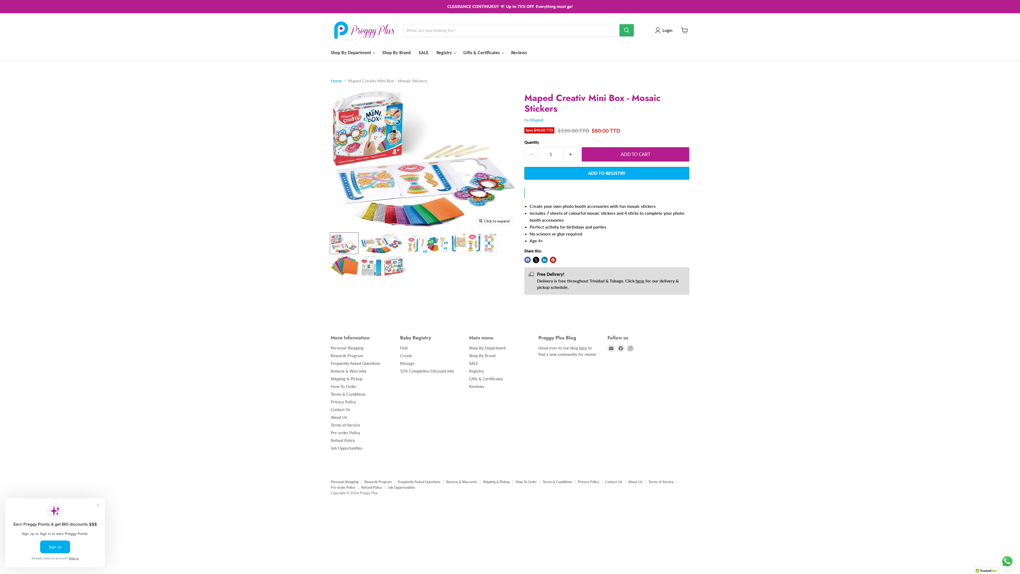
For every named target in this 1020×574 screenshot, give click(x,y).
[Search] (626, 30)
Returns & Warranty (349, 371)
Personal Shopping (347, 347)
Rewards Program (347, 355)
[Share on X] (536, 260)
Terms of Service (345, 425)
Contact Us (340, 409)
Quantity (531, 142)
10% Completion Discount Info (427, 371)
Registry (444, 52)
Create (406, 355)
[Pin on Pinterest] (553, 260)
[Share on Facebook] (527, 260)
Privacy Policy (343, 401)
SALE (423, 52)
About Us (339, 417)
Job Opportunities (346, 448)
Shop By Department (351, 52)
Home (336, 80)
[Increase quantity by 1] (570, 154)
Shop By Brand (396, 52)
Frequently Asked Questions (355, 363)
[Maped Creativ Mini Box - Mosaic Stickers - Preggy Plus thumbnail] (344, 243)
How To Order (343, 386)
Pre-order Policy (345, 432)
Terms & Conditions (348, 394)
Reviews (519, 52)
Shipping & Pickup (346, 378)
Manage (407, 363)
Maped (536, 119)
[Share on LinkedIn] (544, 260)
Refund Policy (343, 440)
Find (403, 347)
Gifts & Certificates (482, 52)
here (640, 280)
